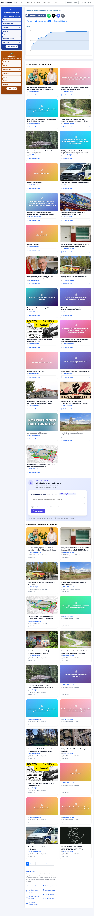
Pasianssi (11, 62)
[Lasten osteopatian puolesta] (42, 365)
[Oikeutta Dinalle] (42, 238)
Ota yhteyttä (37, 2)
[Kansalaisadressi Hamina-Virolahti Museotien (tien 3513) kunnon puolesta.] (75, 114)
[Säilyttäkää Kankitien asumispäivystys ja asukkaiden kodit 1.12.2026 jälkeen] (75, 239)
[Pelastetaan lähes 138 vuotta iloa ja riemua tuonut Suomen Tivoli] (75, 207)
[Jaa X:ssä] (54, 16)
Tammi (11, 81)
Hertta (11, 77)
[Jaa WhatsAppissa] (49, 16)
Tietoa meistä (46, 2)
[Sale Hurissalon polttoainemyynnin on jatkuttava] (75, 271)
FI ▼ (17, 2)
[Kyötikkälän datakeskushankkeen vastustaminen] (75, 428)
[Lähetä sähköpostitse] (58, 16)
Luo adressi (39, 511)
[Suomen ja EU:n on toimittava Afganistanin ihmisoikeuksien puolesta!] (75, 396)
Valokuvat (11, 42)
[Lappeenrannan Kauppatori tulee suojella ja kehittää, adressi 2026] (42, 114)
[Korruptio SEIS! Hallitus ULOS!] (42, 427)
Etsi (56, 2)
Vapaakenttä (11, 69)
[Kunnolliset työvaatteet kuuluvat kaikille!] (75, 365)
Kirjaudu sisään (72, 2)
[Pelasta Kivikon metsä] (42, 177)
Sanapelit (11, 73)
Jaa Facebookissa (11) (37, 16)
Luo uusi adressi (86, 2)
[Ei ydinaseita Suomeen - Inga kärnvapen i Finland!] (42, 303)
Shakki (11, 66)
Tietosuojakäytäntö (61, 21)
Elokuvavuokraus (11, 39)
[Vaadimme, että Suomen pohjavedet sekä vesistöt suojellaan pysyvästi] (75, 82)
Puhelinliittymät (11, 23)
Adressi (29, 21)
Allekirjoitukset (43, 21)
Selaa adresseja (26, 2)
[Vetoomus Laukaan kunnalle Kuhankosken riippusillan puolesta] (42, 146)
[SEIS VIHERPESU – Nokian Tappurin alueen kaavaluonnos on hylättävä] (42, 460)
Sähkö (11, 20)
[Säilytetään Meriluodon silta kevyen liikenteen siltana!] (42, 334)
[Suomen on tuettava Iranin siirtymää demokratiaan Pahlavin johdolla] (42, 271)
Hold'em (11, 84)
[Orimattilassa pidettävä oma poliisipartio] (75, 177)
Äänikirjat (11, 35)
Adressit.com (6, 2)
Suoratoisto (11, 27)
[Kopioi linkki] (63, 16)
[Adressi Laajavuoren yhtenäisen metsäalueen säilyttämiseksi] (75, 303)
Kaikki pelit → (12, 89)
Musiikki (11, 31)
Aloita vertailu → (12, 46)
